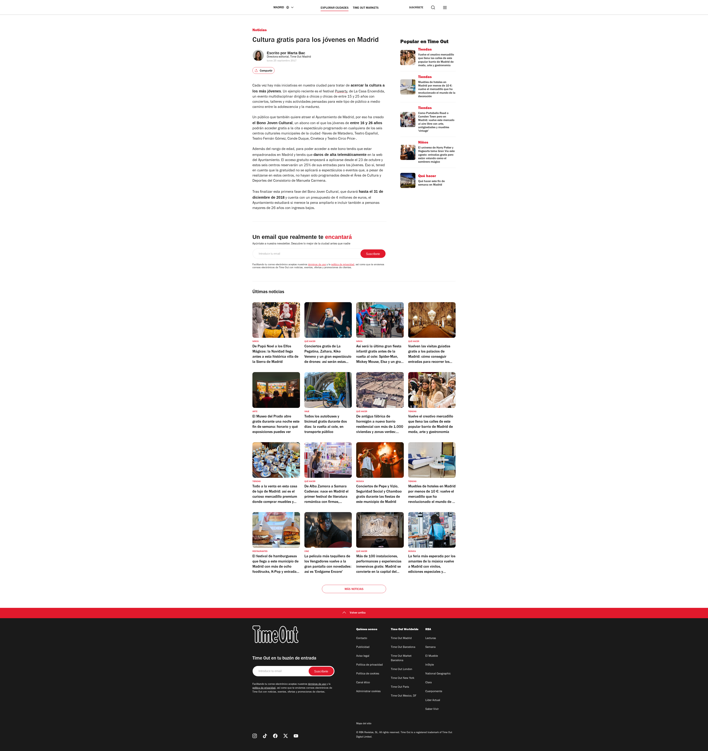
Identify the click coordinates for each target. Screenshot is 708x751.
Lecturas (430, 638)
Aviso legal (362, 656)
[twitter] (285, 736)
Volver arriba (358, 613)
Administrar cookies (368, 691)
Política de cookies (367, 673)
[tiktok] (265, 736)
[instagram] (254, 736)
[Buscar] (433, 7)
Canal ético (363, 682)
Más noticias (354, 589)
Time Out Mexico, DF (403, 696)
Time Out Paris (400, 687)
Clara (428, 682)
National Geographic (438, 673)
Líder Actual (432, 700)
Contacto (361, 638)
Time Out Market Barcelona (401, 658)
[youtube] (296, 736)
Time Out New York (402, 678)
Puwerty (341, 92)
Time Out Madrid (401, 638)
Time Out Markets (366, 8)
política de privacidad (342, 265)
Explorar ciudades (334, 8)
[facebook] (275, 736)
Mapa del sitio (363, 724)
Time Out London (401, 669)
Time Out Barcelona (403, 647)
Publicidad (362, 647)
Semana (430, 647)
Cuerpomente (433, 691)
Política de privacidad (369, 665)
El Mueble (431, 656)
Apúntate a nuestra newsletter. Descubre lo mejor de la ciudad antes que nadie (301, 243)
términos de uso (317, 265)
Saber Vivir (432, 709)
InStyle (429, 665)
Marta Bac (296, 53)
